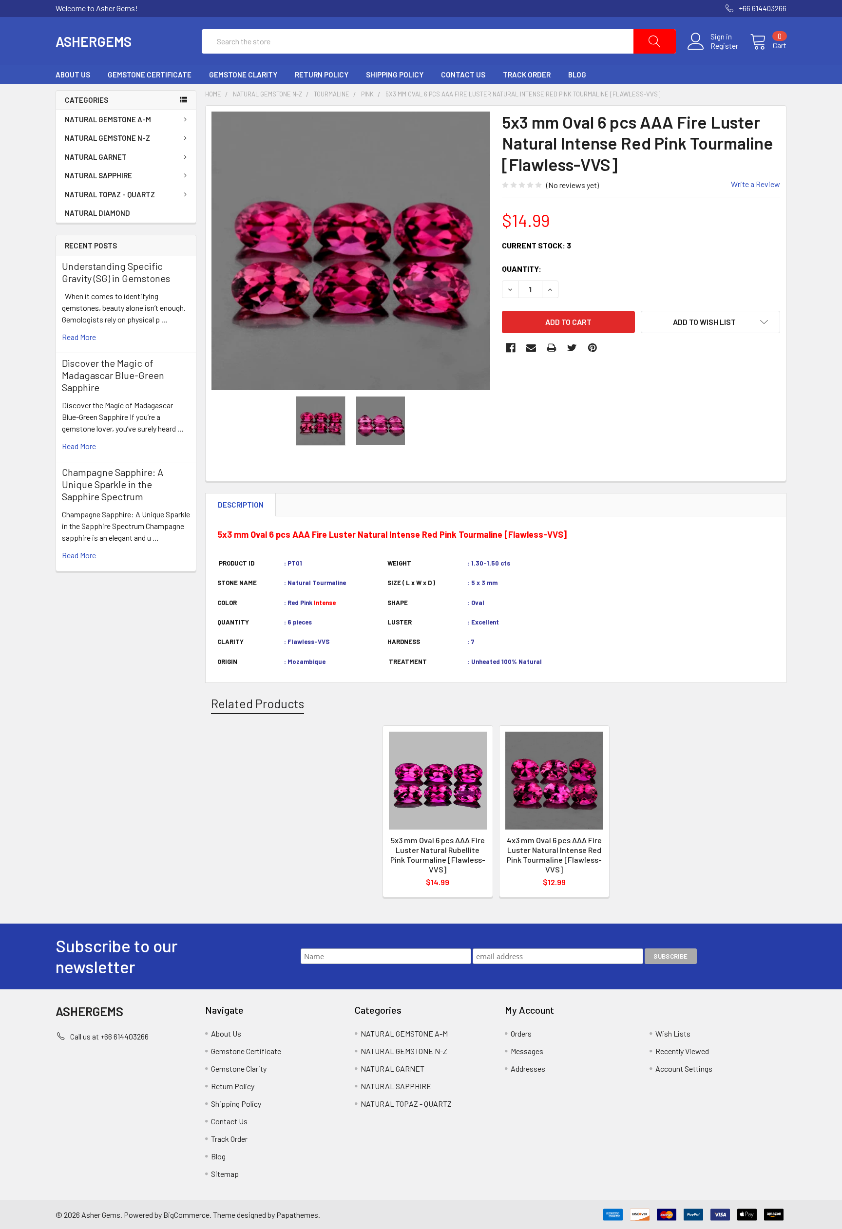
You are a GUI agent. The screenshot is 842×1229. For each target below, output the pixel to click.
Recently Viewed (682, 1051)
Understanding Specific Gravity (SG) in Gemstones (116, 272)
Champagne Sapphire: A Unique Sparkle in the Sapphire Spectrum (112, 484)
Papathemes (297, 1214)
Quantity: (521, 268)
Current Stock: (536, 245)
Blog (577, 74)
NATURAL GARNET (96, 156)
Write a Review (755, 184)
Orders (521, 1033)
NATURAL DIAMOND (97, 212)
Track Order (527, 74)
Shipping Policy (394, 74)
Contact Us (463, 74)
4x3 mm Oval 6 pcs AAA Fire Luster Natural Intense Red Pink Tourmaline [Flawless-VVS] (554, 854)
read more (79, 336)
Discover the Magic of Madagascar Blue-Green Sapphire (113, 375)
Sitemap (225, 1173)
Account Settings (683, 1068)
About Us (73, 74)
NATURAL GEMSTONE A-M (108, 119)
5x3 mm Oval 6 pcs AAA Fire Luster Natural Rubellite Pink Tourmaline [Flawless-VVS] (437, 854)
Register (724, 45)
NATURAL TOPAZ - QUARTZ (110, 194)
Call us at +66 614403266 (109, 1036)
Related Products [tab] (257, 703)
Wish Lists (672, 1033)
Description (241, 504)
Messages (527, 1051)
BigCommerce (186, 1214)
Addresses (528, 1068)
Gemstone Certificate (149, 74)
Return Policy (321, 74)
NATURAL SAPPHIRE (98, 175)
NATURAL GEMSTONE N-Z (107, 137)
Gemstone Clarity (243, 74)
